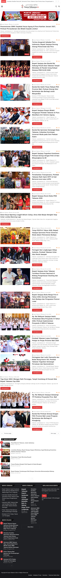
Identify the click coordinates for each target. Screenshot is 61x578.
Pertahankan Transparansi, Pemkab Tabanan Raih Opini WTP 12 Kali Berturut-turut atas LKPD (45, 177)
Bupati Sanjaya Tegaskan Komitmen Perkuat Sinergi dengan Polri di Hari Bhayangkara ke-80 (45, 156)
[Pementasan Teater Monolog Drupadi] (5, 459)
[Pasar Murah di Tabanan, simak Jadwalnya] (5, 445)
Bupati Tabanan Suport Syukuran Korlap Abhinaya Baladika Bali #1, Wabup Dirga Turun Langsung (10, 490)
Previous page (7, 433)
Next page (53, 433)
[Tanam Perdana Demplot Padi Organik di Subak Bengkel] (5, 466)
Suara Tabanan (5, 24)
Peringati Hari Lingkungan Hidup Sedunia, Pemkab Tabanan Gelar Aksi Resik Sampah (44, 252)
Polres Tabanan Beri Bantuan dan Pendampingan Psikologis (11, 553)
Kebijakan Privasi (37, 575)
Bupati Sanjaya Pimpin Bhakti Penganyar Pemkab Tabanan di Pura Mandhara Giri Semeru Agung (45, 113)
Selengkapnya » (5, 35)
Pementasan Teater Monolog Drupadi (21, 457)
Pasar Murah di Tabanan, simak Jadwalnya (22, 442)
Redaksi (30, 575)
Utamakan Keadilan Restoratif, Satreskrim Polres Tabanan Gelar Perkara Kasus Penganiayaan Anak (35, 495)
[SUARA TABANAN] (30, 6)
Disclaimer (44, 575)
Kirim (44, 495)
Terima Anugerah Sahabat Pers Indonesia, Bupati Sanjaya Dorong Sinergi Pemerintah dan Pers (45, 44)
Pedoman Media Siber (54, 575)
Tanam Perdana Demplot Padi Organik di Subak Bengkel (26, 464)
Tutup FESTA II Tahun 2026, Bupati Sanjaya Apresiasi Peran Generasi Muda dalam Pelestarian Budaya (45, 232)
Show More (30, 527)
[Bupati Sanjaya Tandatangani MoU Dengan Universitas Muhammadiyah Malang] (5, 473)
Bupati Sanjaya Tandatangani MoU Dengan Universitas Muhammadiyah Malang (32, 471)
